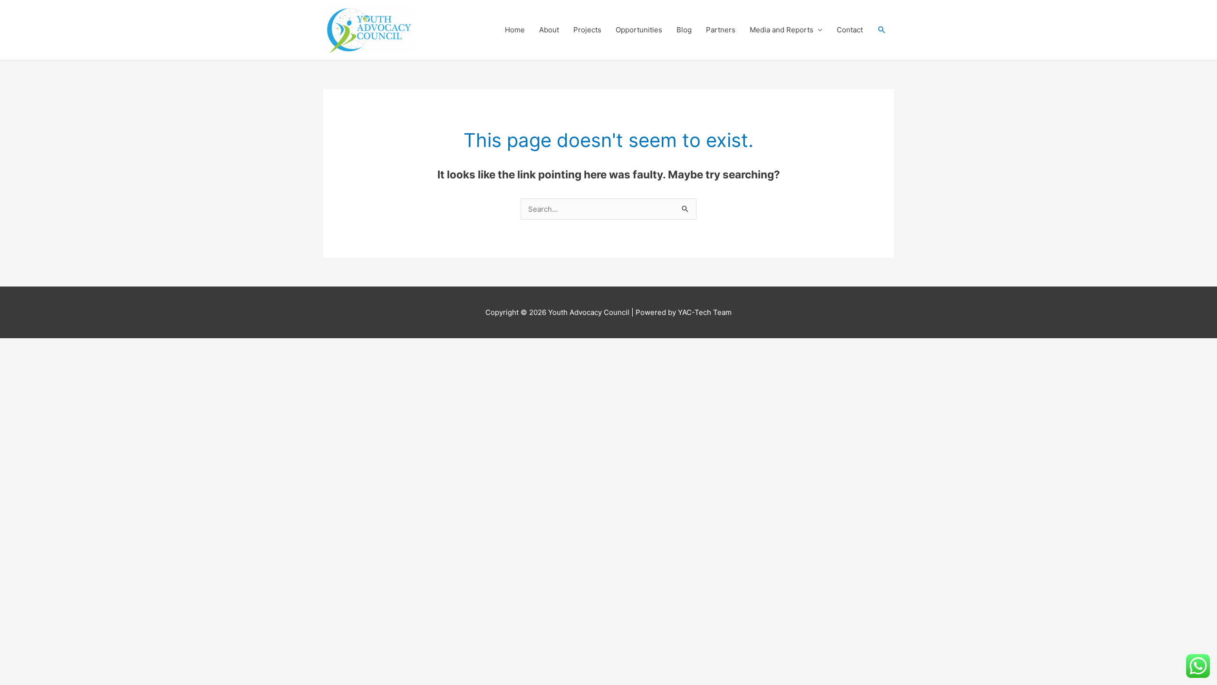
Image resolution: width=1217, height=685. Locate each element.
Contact (850, 29)
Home (515, 29)
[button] (882, 30)
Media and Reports (781, 29)
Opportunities (639, 29)
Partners (720, 29)
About (549, 29)
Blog (684, 29)
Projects (587, 29)
